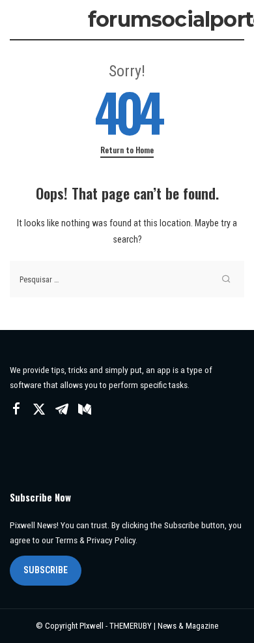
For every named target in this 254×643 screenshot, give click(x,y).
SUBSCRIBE (45, 570)
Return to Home (127, 150)
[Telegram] (61, 409)
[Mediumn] (84, 409)
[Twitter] (39, 409)
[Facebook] (16, 409)
